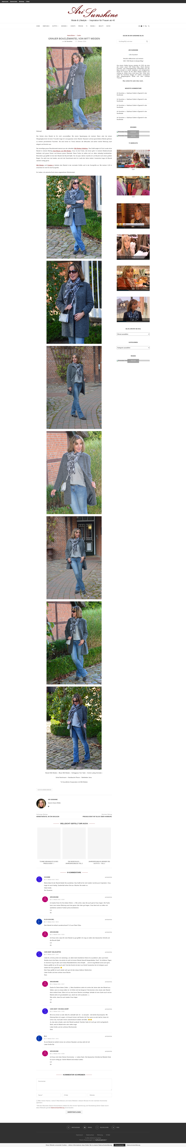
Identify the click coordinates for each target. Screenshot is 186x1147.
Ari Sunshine (68, 41)
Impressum (5, 1)
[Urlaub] (133, 360)
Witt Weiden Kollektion (81, 148)
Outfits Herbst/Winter (44, 789)
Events (73, 26)
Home (38, 26)
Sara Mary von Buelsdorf (59, 1009)
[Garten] (133, 135)
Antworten (108, 877)
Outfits (54, 26)
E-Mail (27, 1)
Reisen (92, 26)
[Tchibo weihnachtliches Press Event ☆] (49, 843)
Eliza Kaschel (49, 919)
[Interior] (133, 132)
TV (86, 26)
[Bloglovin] (143, 26)
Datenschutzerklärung (57, 1107)
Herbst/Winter (71, 35)
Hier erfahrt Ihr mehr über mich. (133, 81)
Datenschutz (13, 1)
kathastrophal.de (100, 1140)
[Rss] (145, 26)
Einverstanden (119, 1145)
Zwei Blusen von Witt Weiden (62, 151)
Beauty (101, 26)
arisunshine (54, 897)
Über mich (46, 26)
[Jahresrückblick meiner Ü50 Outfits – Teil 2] (99, 843)
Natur (108, 26)
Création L (50, 165)
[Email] (141, 26)
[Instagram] (139, 26)
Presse (80, 26)
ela (45, 1036)
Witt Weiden (40, 165)
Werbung (21, 1)
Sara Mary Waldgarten (52, 952)
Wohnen (64, 26)
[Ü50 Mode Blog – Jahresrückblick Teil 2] (74, 843)
